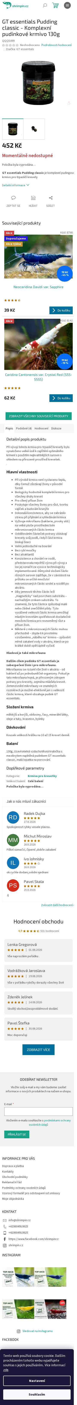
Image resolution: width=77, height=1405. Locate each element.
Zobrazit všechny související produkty (38, 416)
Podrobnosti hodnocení (56, 45)
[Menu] (67, 5)
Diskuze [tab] (56, 428)
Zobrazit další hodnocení (57, 905)
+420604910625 (18, 1226)
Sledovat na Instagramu (37, 1331)
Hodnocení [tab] (41, 428)
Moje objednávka (13, 1199)
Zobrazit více (38, 1050)
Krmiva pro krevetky (42, 776)
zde (5, 1370)
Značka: (20, 49)
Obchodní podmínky (15, 1177)
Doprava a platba (13, 1166)
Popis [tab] (9, 428)
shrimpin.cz (16, 1245)
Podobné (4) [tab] (24, 428)
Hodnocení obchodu (38, 921)
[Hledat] (45, 5)
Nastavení (37, 1380)
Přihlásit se (17, 1134)
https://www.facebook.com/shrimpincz (34, 1239)
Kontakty (8, 1172)
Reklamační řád (12, 1182)
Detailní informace (13, 185)
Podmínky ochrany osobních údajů (24, 1188)
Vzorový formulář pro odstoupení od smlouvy (31, 1193)
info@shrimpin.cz (20, 1220)
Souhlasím (37, 1394)
